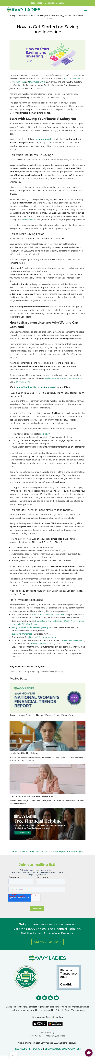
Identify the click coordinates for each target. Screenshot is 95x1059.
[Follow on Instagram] (44, 997)
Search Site (58, 3)
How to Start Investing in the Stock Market (36, 387)
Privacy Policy (47, 1032)
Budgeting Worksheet (22, 634)
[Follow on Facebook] (38, 997)
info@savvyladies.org (55, 1036)
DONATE (37, 1048)
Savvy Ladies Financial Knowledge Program (32, 627)
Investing (59, 672)
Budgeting (34, 672)
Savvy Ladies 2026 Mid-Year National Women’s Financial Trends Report (42, 715)
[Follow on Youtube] (56, 997)
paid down (45, 434)
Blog (27, 672)
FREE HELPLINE (22, 1048)
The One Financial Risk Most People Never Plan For (33, 796)
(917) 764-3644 (37, 1036)
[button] (89, 1053)
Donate (48, 3)
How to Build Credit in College (24, 753)
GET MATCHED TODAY (47, 941)
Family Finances (47, 672)
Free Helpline (37, 3)
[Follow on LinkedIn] (50, 997)
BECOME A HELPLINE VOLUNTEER (63, 1048)
